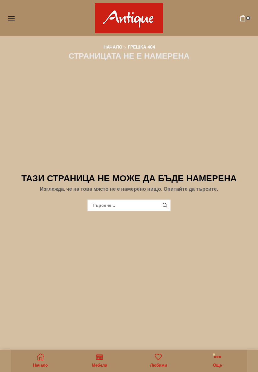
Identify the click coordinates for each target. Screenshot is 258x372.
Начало (113, 46)
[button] (11, 18)
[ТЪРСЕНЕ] (165, 205)
